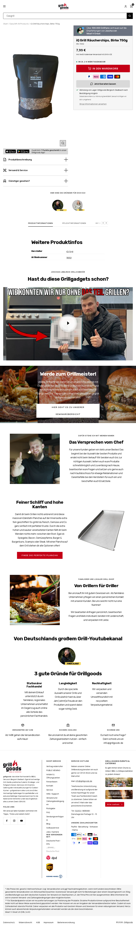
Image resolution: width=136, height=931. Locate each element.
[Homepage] (12, 761)
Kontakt (49, 785)
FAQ (48, 812)
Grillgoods (128, 922)
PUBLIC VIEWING (53, 770)
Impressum (49, 922)
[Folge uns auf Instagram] (14, 820)
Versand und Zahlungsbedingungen (55, 801)
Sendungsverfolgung (55, 818)
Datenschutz (9, 922)
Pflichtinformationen (74, 223)
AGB (38, 922)
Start (5, 23)
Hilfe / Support (52, 794)
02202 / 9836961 (82, 810)
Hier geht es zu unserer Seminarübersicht (68, 411)
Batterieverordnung (66, 922)
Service (49, 790)
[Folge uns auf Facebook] (6, 820)
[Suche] (130, 16)
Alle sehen (113, 804)
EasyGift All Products (19, 23)
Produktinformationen (40, 223)
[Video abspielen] (68, 323)
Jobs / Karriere (52, 832)
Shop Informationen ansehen (93, 104)
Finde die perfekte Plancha (40, 555)
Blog (48, 823)
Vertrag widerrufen (54, 766)
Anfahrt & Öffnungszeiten (53, 776)
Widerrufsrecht (25, 922)
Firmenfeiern (51, 781)
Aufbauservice (52, 827)
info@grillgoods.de (84, 781)
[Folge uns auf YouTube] (21, 820)
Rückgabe (50, 808)
